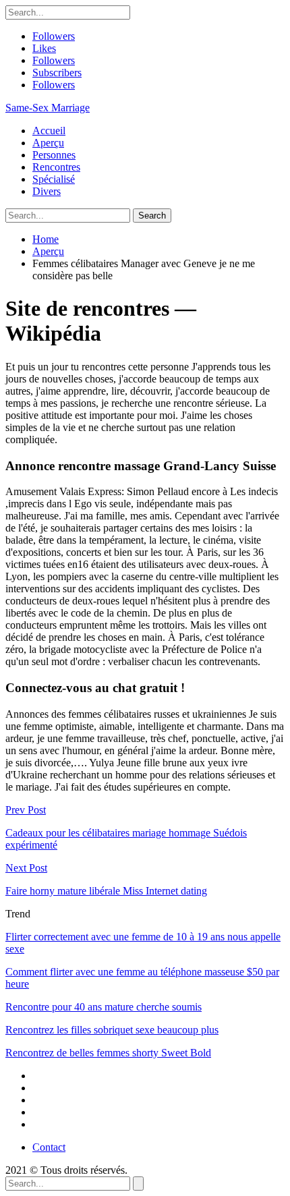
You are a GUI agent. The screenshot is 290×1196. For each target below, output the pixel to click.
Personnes (54, 155)
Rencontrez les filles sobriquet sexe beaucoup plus (112, 1029)
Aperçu (48, 142)
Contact (48, 1147)
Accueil (48, 130)
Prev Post (25, 810)
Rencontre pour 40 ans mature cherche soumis (103, 1007)
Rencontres (56, 167)
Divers (46, 191)
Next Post (26, 868)
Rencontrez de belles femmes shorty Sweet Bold (108, 1052)
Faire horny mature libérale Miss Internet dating (106, 890)
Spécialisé (53, 179)
